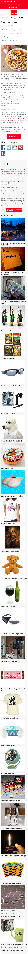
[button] (8, 2)
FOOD (4, 25)
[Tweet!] (9, 147)
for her (4, 33)
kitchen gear (6, 37)
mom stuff (15, 37)
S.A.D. (4, 40)
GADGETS (10, 25)
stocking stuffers (14, 40)
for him (11, 33)
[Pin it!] (20, 147)
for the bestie (20, 33)
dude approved (14, 29)
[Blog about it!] (3, 153)
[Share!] (3, 147)
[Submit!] (14, 147)
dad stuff (4, 29)
